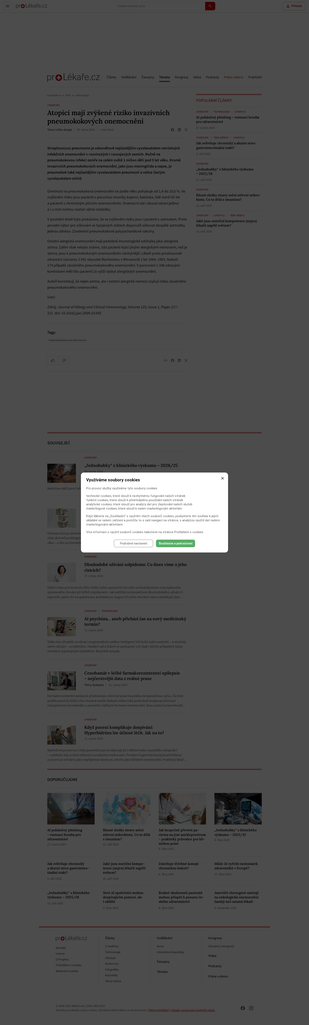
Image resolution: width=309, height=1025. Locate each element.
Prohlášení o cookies (188, 532)
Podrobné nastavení (133, 543)
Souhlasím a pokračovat (176, 543)
